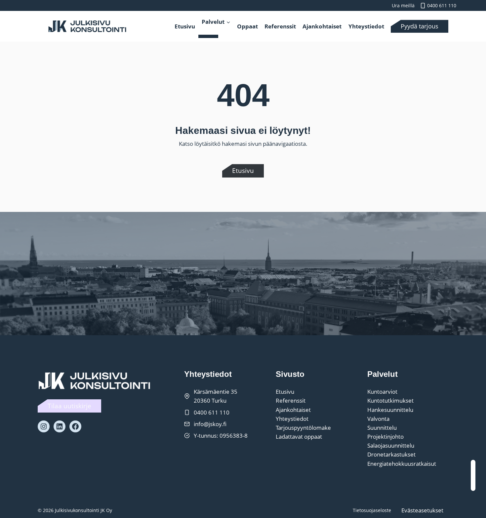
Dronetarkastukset (391, 454)
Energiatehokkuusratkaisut (401, 463)
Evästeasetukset (422, 510)
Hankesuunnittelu (390, 410)
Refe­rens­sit (280, 26)
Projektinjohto (385, 436)
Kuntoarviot (382, 391)
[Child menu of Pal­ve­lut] (208, 36)
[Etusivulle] (95, 380)
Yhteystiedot (292, 418)
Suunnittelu (382, 427)
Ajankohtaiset (293, 410)
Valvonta (378, 418)
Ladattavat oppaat (299, 436)
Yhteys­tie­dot (366, 26)
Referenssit (290, 400)
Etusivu (185, 26)
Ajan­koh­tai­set (322, 26)
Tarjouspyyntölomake (303, 427)
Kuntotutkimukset (390, 400)
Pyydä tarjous (419, 26)
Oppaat (247, 26)
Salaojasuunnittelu (390, 445)
